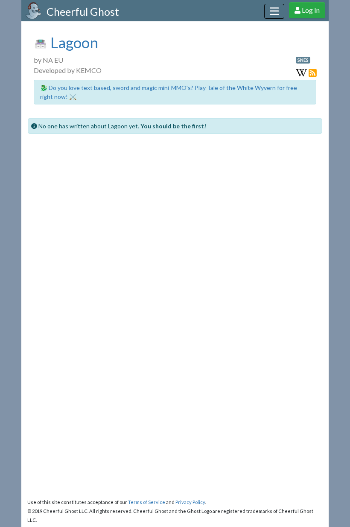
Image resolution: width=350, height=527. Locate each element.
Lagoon (72, 42)
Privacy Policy (190, 502)
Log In (310, 10)
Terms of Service (146, 502)
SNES (303, 60)
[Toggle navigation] (274, 11)
